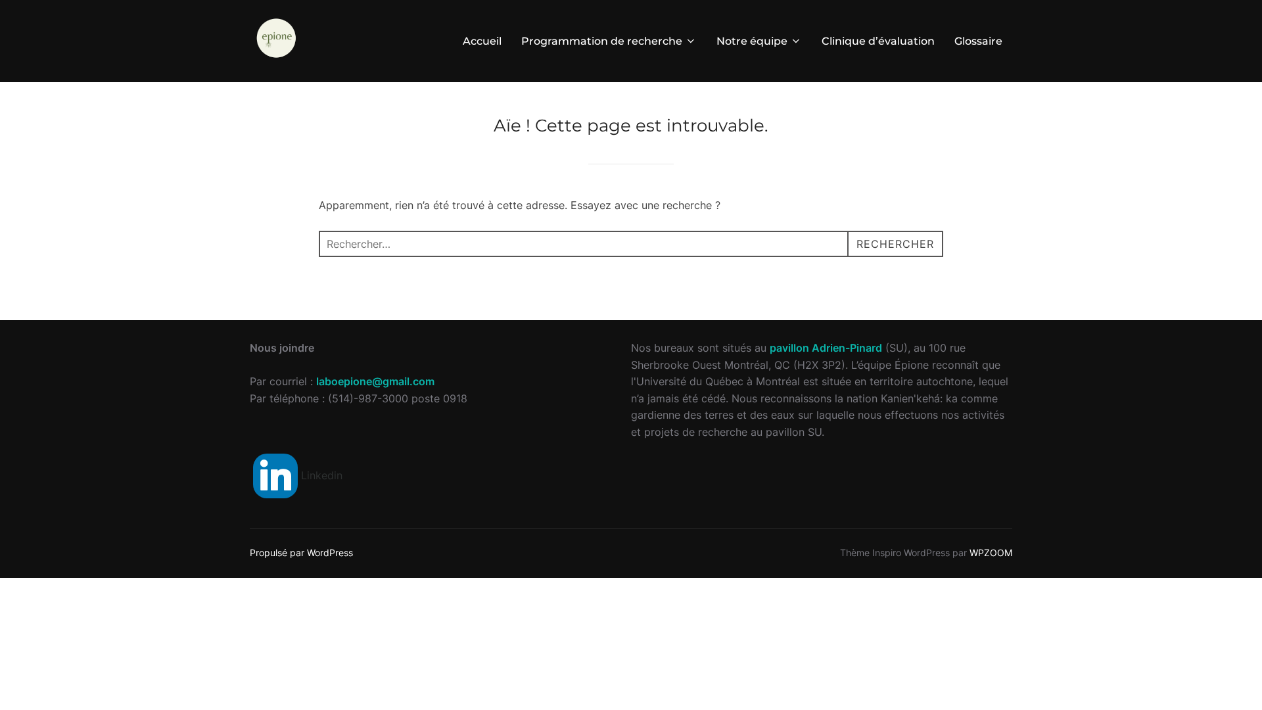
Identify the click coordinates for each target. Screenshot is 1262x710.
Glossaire (978, 41)
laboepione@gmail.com (375, 381)
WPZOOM (991, 552)
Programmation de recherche (601, 41)
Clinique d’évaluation (878, 41)
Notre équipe (751, 41)
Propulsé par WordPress (301, 552)
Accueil (482, 41)
